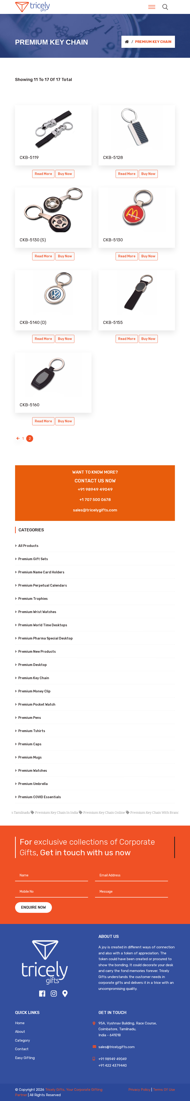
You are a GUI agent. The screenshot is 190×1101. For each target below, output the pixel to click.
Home (20, 1023)
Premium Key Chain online (93, 813)
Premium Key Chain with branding (146, 813)
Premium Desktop (32, 665)
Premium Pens (29, 718)
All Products (28, 546)
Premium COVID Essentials (39, 797)
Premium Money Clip (34, 691)
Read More (43, 174)
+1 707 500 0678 (95, 499)
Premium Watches (32, 771)
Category (22, 1040)
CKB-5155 (113, 322)
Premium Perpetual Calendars (42, 586)
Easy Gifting (25, 1058)
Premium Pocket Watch (36, 705)
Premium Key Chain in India (45, 813)
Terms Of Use (164, 1090)
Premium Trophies (33, 599)
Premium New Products (37, 652)
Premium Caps (29, 744)
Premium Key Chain (33, 678)
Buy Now (65, 174)
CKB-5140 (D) (33, 322)
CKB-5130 (113, 239)
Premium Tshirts (31, 731)
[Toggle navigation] (151, 7)
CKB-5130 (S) (33, 239)
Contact (21, 1049)
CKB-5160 (29, 404)
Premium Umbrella (33, 784)
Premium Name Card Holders (41, 572)
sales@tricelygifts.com (95, 510)
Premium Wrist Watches (37, 612)
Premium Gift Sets (33, 559)
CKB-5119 (29, 157)
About (20, 1032)
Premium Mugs (30, 757)
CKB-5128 (113, 157)
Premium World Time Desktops (42, 625)
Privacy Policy (139, 1090)
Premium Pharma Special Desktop (45, 638)
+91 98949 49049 (95, 489)
